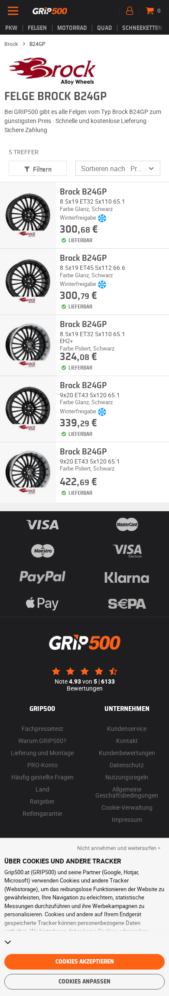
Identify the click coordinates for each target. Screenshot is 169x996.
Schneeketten (142, 28)
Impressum (127, 819)
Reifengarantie (42, 813)
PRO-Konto (42, 765)
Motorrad (72, 28)
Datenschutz (127, 765)
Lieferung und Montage (42, 753)
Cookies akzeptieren (84, 962)
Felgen (37, 28)
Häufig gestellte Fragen (42, 777)
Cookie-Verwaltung (127, 807)
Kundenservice (126, 728)
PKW (11, 28)
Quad (104, 28)
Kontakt (127, 740)
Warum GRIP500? (42, 740)
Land (42, 789)
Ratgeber (42, 801)
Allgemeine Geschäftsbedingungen (126, 792)
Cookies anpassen (84, 982)
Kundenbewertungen (127, 753)
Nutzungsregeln (126, 777)
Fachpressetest (42, 728)
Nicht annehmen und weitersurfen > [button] (118, 847)
